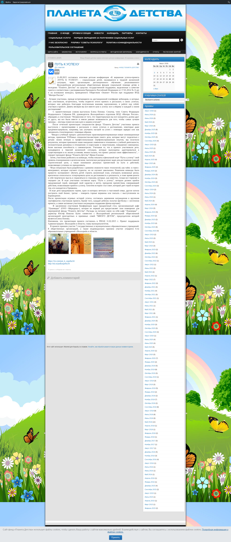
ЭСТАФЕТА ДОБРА (54, 58)
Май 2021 (148, 309)
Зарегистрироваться (21, 2)
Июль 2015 (149, 497)
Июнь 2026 (149, 118)
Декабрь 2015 (150, 486)
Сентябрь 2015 (150, 489)
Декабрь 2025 (150, 130)
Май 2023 (148, 242)
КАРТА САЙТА (53, 52)
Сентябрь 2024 (150, 186)
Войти (8, 2)
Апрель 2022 (150, 276)
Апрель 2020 (150, 351)
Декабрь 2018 (150, 396)
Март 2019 (149, 384)
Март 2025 (149, 163)
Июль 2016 (149, 467)
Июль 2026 (149, 115)
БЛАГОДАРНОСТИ (142, 52)
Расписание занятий (172, 52)
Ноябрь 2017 (150, 444)
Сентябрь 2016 (150, 459)
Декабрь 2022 (150, 253)
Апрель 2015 (150, 501)
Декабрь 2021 (150, 287)
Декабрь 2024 (150, 175)
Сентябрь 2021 (150, 298)
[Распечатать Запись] (138, 64)
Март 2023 (149, 246)
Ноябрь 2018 (150, 399)
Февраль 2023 (150, 250)
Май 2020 (148, 347)
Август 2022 (149, 265)
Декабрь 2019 (150, 366)
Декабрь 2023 (150, 220)
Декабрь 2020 (150, 321)
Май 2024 (148, 201)
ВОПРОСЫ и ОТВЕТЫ (98, 52)
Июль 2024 (149, 193)
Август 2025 (149, 145)
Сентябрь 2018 (150, 407)
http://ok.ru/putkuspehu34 (59, 263)
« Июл (155, 89)
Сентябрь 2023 (150, 231)
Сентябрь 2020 (150, 332)
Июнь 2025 (149, 152)
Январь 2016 (150, 482)
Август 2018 (149, 411)
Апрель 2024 (150, 205)
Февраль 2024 (150, 212)
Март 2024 (149, 208)
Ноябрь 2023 (150, 223)
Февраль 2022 (150, 283)
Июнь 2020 (149, 343)
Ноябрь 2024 (150, 178)
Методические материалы (121, 52)
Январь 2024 (150, 216)
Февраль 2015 (150, 508)
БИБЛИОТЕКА (67, 52)
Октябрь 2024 (150, 182)
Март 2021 (149, 313)
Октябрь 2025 (150, 137)
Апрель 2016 (150, 478)
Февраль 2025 (150, 167)
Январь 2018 (150, 437)
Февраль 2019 (150, 388)
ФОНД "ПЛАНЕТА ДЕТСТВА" (129, 67)
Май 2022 (148, 272)
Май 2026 (148, 122)
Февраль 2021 (150, 317)
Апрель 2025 (150, 160)
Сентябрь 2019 (150, 377)
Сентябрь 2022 (150, 261)
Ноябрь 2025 (150, 133)
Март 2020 (149, 354)
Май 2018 (148, 422)
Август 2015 (149, 493)
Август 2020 (149, 336)
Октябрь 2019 (150, 373)
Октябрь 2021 (150, 295)
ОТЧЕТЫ (156, 52)
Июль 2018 (149, 414)
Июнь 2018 (149, 418)
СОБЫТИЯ (60, 67)
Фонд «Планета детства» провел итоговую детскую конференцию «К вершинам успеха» (109, 58)
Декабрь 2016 (150, 452)
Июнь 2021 (149, 306)
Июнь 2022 (149, 268)
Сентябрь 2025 (150, 141)
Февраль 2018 (150, 433)
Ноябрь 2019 (150, 369)
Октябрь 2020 (150, 328)
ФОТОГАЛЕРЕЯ (81, 52)
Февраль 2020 (150, 358)
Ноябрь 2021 (150, 291)
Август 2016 (149, 463)
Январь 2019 (150, 392)
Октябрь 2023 (150, 227)
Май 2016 (148, 474)
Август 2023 (149, 235)
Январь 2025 (150, 171)
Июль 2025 (149, 148)
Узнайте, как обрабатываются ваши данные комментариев (110, 347)
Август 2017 (149, 448)
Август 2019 (149, 381)
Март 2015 (149, 504)
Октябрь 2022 (150, 257)
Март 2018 (149, 429)
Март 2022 (149, 280)
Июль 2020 (149, 339)
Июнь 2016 (149, 471)
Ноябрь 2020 (150, 324)
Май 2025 (148, 156)
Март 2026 (149, 126)
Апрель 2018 (150, 426)
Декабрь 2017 (150, 441)
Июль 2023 (149, 238)
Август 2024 (149, 190)
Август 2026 (149, 111)
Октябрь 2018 (150, 403)
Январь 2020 (150, 362)
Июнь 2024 (149, 197)
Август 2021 (149, 302)
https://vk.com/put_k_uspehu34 (61, 261)
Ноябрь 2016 (150, 456)
